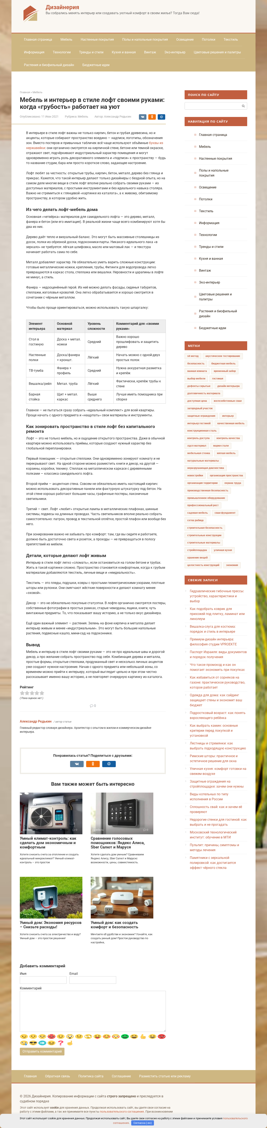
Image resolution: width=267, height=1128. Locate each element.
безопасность (195, 363)
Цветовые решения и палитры (217, 52)
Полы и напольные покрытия (145, 39)
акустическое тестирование (222, 356)
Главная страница (38, 39)
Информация (34, 52)
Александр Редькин (36, 721)
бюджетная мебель (223, 363)
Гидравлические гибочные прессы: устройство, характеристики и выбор (217, 596)
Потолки (208, 39)
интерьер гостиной (198, 423)
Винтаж (150, 52)
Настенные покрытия (97, 39)
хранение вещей (197, 557)
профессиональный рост (203, 505)
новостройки (195, 475)
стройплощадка (197, 550)
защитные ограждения (201, 415)
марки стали (221, 445)
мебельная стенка (198, 453)
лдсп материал (196, 445)
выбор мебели (196, 378)
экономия (232, 565)
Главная (30, 1076)
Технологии (62, 52)
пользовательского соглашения (122, 1111)
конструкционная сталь (202, 430)
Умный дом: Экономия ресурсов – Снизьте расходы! (51, 924)
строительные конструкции (204, 535)
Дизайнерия (62, 7)
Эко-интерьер (174, 52)
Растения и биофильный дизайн (49, 65)
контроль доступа (198, 438)
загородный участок (200, 408)
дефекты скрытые (198, 386)
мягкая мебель (226, 453)
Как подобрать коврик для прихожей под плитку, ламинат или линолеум (217, 614)
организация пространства (226, 475)
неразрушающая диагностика (205, 468)
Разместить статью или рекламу (165, 1076)
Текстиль (231, 39)
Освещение (185, 39)
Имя (23, 974)
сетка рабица (195, 520)
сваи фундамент (225, 512)
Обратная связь (57, 1076)
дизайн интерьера (228, 386)
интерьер (228, 415)
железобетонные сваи (228, 400)
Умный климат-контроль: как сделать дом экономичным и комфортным (48, 842)
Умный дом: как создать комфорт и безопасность (114, 924)
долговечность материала (203, 393)
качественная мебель (230, 423)
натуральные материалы (203, 460)
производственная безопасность (207, 490)
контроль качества (228, 438)
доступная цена (197, 400)
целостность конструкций (203, 565)
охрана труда (232, 483)
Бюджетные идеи (96, 65)
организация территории (202, 483)
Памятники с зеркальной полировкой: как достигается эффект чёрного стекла (213, 863)
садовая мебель (197, 512)
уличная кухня (223, 550)
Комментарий (31, 988)
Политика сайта (90, 1076)
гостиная (217, 378)
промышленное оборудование (206, 498)
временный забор (225, 371)
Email (73, 974)
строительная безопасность (204, 527)
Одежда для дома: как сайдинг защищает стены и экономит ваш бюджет (216, 700)
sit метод (193, 356)
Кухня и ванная (124, 52)
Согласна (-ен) (143, 1122)
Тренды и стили (91, 52)
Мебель (66, 39)
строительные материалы (203, 542)
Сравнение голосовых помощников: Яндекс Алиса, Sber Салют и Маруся (118, 842)
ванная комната (197, 371)
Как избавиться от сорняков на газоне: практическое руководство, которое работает (217, 682)
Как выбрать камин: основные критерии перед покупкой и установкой (214, 731)
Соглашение (121, 1076)
